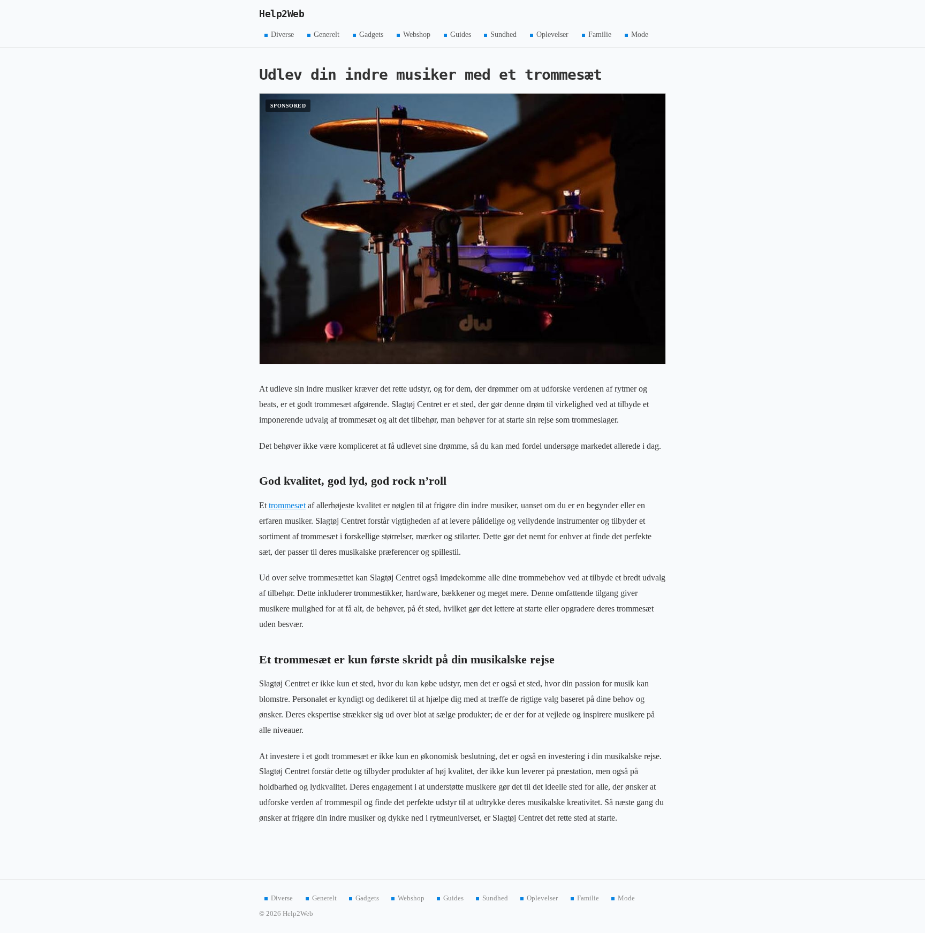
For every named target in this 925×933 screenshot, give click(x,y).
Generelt (326, 34)
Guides (460, 34)
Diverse (282, 34)
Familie (599, 34)
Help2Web (281, 14)
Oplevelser (552, 34)
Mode (639, 34)
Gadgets (371, 34)
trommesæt (287, 505)
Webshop (416, 34)
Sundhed (503, 34)
